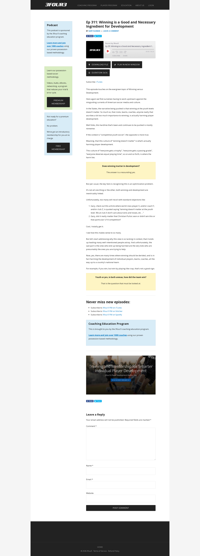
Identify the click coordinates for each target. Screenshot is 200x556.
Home (100, 547)
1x (121, 52)
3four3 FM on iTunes (112, 307)
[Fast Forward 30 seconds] (125, 52)
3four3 (56, 5)
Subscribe (116, 56)
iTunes (99, 82)
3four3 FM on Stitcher (112, 311)
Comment (91, 426)
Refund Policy (113, 551)
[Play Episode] (107, 51)
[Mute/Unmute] (113, 52)
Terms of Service (100, 551)
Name (89, 465)
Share (125, 56)
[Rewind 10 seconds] (117, 52)
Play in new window (128, 65)
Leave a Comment (111, 31)
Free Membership (58, 147)
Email (89, 479)
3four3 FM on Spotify (112, 314)
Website (90, 493)
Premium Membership (58, 102)
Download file (100, 65)
